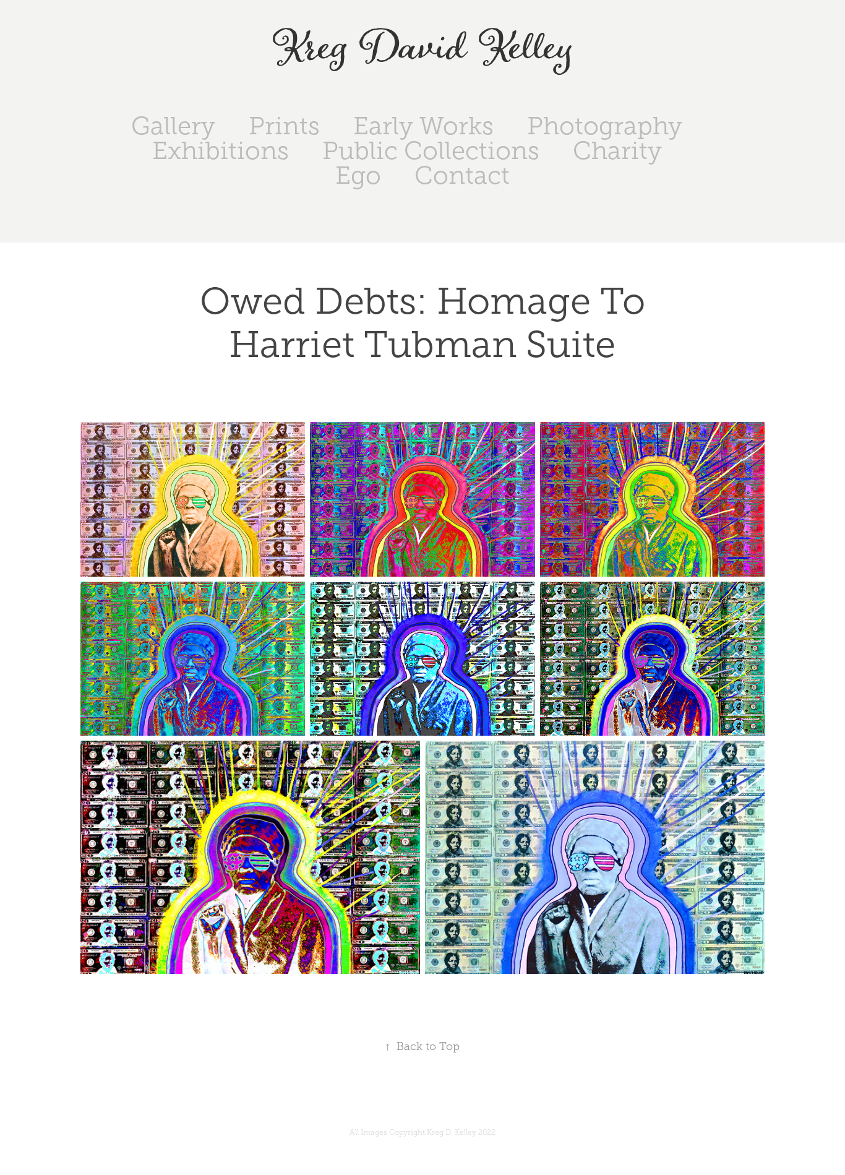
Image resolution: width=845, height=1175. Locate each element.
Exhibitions (220, 151)
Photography (604, 126)
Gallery (173, 126)
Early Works (423, 126)
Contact (462, 175)
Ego (358, 175)
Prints (284, 126)
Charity (617, 151)
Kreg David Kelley (423, 48)
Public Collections (430, 151)
